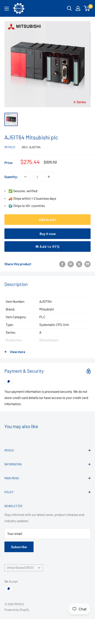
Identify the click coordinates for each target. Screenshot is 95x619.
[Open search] (69, 8)
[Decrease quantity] (25, 176)
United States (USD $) (20, 567)
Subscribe (19, 547)
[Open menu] (6, 8)
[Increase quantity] (48, 176)
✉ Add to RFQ (47, 246)
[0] (87, 8)
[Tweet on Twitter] (79, 264)
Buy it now (48, 233)
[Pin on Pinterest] (71, 264)
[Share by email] (87, 264)
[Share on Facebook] (62, 264)
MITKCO (9, 147)
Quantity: (11, 177)
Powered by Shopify (16, 609)
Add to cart (47, 219)
